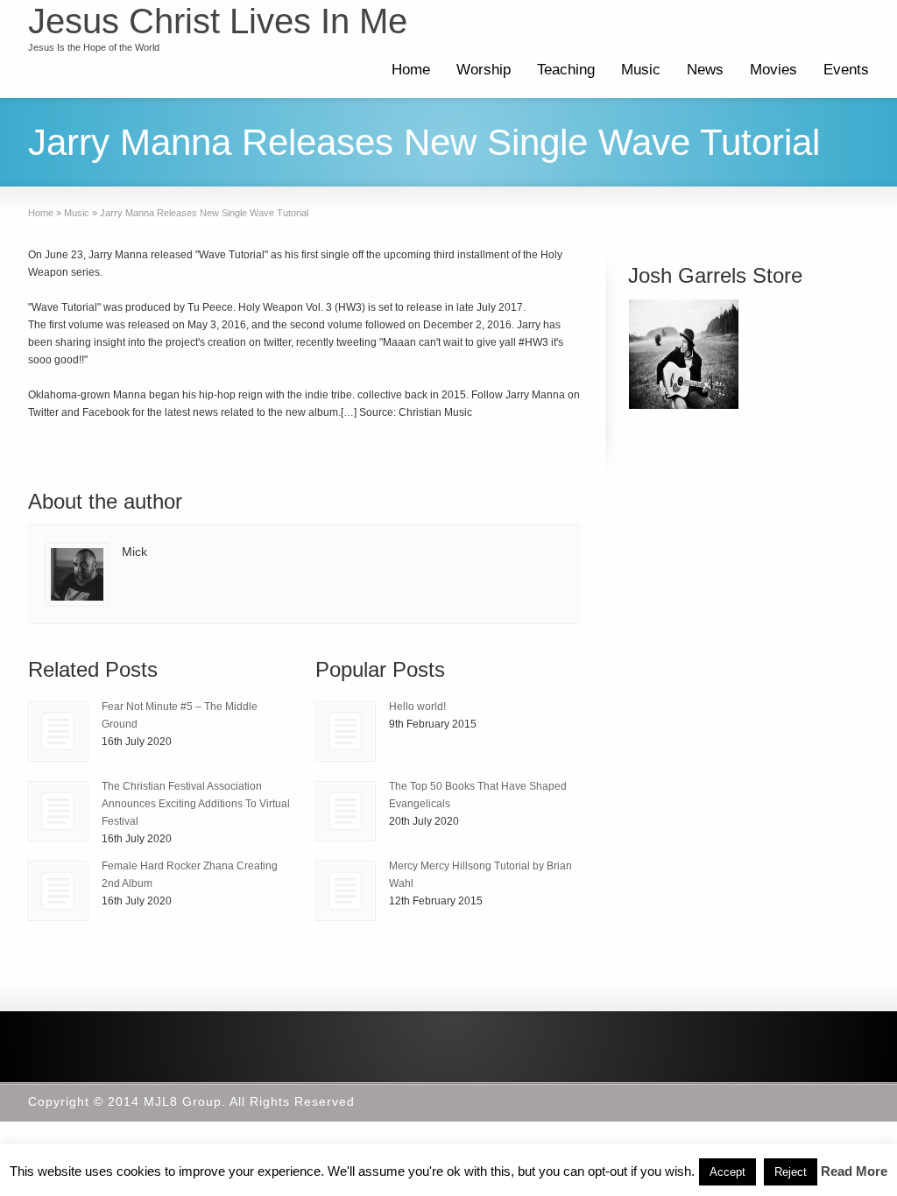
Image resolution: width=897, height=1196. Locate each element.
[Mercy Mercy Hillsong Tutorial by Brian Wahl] (345, 891)
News (705, 69)
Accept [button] (727, 1171)
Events (846, 69)
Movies (773, 69)
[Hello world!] (345, 731)
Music (640, 69)
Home (411, 69)
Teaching (566, 69)
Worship (483, 69)
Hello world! (417, 706)
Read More (854, 1171)
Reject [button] (790, 1171)
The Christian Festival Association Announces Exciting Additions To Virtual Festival (196, 803)
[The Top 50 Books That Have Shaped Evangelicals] (345, 811)
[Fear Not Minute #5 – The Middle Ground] (58, 731)
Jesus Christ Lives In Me (217, 21)
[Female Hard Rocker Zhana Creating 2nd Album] (58, 891)
